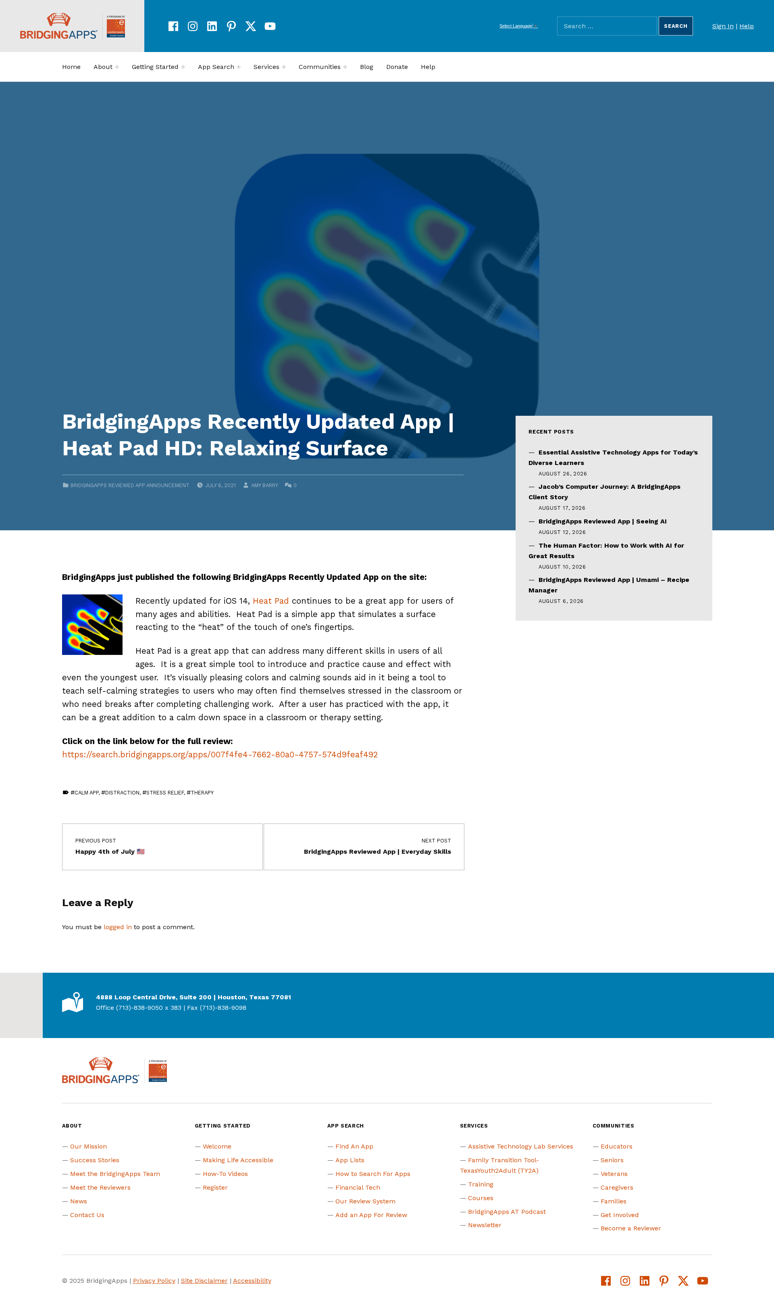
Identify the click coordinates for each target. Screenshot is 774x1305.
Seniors (612, 1160)
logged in (118, 927)
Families (613, 1201)
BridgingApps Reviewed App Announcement (130, 485)
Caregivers (617, 1187)
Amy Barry (264, 485)
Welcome (217, 1146)
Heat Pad (271, 601)
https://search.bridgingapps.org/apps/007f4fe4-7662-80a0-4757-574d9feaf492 (220, 754)
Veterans (614, 1174)
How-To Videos (225, 1174)
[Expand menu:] (117, 67)
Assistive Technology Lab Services (520, 1146)
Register (215, 1187)
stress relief (165, 793)
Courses (480, 1198)
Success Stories (94, 1160)
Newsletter (484, 1225)
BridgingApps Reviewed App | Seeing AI (603, 521)
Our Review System (365, 1201)
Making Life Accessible (238, 1160)
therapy (202, 793)
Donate (397, 67)
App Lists (349, 1160)
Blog (366, 67)
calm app (86, 793)
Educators (617, 1146)
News (78, 1201)
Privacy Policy (154, 1280)
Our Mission (88, 1146)
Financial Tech (357, 1187)
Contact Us (87, 1215)
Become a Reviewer (631, 1228)
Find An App (354, 1146)
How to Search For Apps (372, 1174)
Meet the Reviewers (100, 1187)
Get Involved (620, 1215)
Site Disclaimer (204, 1280)
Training (480, 1184)
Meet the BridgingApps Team (115, 1174)
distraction (122, 793)
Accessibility (252, 1280)
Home (71, 67)
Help (746, 26)
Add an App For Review (371, 1215)
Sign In (723, 26)
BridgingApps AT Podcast (507, 1211)
